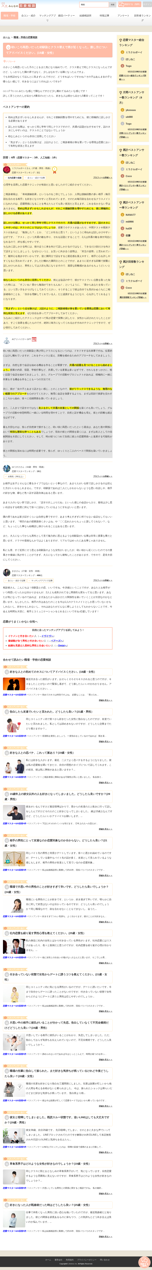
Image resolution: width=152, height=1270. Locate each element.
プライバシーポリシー (86, 1260)
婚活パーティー (66, 15)
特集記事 (104, 15)
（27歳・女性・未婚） (26, 571)
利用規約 (70, 1260)
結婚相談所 (85, 15)
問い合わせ (105, 1260)
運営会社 (58, 1260)
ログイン (147, 4)
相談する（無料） (133, 4)
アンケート (123, 15)
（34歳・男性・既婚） (28, 467)
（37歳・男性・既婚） (32, 168)
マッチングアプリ (47, 18)
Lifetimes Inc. (73, 1264)
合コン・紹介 (28, 15)
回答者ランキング (142, 18)
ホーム (48, 1260)
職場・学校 (9, 15)
